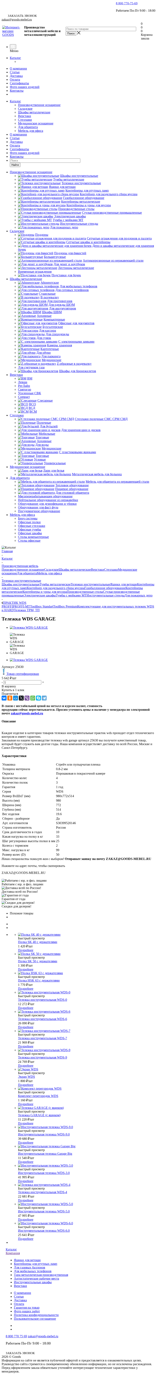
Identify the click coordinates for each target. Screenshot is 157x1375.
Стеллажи (25, 119)
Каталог (15, 58)
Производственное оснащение (39, 105)
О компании (18, 68)
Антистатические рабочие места (36, 1278)
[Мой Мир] (15, 698)
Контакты (17, 90)
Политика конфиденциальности (36, 1315)
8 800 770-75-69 (127, 3)
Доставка (16, 76)
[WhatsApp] (32, 698)
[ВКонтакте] (4, 698)
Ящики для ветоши (123, 584)
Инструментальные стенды (105, 595)
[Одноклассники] (9, 698)
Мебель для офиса (30, 130)
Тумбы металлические (55, 584)
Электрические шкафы (40, 595)
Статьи (15, 72)
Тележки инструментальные (90, 584)
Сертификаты (19, 83)
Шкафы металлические (34, 112)
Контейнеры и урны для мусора (44, 591)
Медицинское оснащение (35, 123)
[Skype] (38, 698)
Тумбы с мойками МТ (71, 595)
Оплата (15, 79)
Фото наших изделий (24, 87)
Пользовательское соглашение (35, 1318)
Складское (25, 108)
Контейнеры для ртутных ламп (35, 1263)
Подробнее (25, 950)
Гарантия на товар (26, 1307)
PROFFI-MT (21, 606)
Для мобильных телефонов (33, 1271)
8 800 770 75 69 (16, 1336)
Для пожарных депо (138, 595)
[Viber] (27, 698)
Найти (15, 164)
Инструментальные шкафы (33, 1282)
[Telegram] (44, 698)
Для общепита (28, 127)
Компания (13, 1253)
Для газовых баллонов (29, 1267)
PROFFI (7, 606)
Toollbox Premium (65, 606)
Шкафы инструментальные (21, 584)
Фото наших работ (27, 1311)
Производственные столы (85, 591)
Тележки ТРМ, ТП (27, 610)
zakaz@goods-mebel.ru (17, 19)
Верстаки (24, 116)
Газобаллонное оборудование (105, 588)
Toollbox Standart (41, 606)
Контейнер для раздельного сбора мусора (55, 588)
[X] (21, 698)
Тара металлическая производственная (41, 1275)
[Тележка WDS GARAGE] (29, 627)
